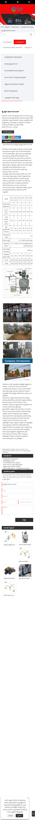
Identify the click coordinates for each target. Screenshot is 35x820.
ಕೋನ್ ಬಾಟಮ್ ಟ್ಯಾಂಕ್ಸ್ (25, 544)
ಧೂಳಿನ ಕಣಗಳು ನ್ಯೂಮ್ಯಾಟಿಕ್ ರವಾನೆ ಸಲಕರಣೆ (10, 595)
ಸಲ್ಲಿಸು (24, 520)
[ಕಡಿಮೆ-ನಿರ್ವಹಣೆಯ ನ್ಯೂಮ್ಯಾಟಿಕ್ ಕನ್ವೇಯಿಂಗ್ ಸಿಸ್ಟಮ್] (25, 553)
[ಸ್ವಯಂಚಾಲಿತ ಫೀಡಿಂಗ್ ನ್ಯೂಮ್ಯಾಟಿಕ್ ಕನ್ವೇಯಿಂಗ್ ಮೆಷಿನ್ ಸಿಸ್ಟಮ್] (25, 570)
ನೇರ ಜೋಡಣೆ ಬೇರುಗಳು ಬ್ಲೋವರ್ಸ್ (14, 71)
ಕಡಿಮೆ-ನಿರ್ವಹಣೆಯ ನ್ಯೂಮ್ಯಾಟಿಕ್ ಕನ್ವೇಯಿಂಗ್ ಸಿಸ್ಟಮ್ (25, 561)
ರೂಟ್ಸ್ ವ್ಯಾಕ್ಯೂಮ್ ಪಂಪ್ (11, 64)
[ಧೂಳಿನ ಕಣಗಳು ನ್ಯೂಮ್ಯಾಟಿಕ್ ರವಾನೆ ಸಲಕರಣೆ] (10, 587)
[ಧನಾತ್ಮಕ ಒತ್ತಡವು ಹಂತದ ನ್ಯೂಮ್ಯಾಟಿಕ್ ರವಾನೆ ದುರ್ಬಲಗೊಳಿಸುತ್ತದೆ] (10, 536)
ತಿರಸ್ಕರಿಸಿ (11, 815)
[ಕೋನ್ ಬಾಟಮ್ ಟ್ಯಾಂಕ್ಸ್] (25, 536)
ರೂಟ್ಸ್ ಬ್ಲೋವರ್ (15, 27)
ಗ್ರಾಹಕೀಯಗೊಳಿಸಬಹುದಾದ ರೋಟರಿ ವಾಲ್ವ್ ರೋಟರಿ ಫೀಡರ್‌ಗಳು (10, 578)
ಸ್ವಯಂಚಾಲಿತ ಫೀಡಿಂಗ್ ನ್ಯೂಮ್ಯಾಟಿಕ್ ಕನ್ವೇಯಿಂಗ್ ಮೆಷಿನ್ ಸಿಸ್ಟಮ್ (25, 578)
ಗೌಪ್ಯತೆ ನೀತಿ (19, 812)
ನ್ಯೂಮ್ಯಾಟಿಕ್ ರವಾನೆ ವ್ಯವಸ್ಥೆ (26, 27)
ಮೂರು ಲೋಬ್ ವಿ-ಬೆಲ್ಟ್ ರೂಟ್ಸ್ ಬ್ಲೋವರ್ (15, 77)
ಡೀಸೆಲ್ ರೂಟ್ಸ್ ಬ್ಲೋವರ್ (11, 91)
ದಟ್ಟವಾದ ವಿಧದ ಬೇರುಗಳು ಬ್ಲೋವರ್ (14, 84)
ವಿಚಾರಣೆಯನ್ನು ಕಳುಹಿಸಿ (8, 132)
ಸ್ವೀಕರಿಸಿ (19, 815)
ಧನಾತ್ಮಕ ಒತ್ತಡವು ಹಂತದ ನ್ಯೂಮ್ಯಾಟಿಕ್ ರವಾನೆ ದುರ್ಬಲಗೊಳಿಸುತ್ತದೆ (10, 545)
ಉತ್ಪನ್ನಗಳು (7, 27)
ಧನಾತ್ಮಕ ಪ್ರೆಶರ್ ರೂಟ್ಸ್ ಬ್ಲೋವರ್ (13, 57)
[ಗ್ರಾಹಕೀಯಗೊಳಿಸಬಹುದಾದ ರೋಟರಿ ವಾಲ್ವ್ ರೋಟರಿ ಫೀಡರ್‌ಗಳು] (10, 570)
